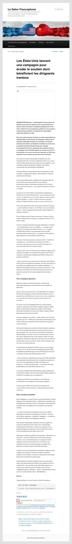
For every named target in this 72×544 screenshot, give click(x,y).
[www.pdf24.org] (18, 500)
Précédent (54, 51)
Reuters (34, 86)
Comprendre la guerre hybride (38, 505)
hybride (30, 506)
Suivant (61, 51)
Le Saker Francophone (22, 9)
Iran (50, 506)
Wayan (22, 51)
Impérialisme (35, 506)
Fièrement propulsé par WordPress (36, 538)
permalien (42, 508)
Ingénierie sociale (44, 506)
